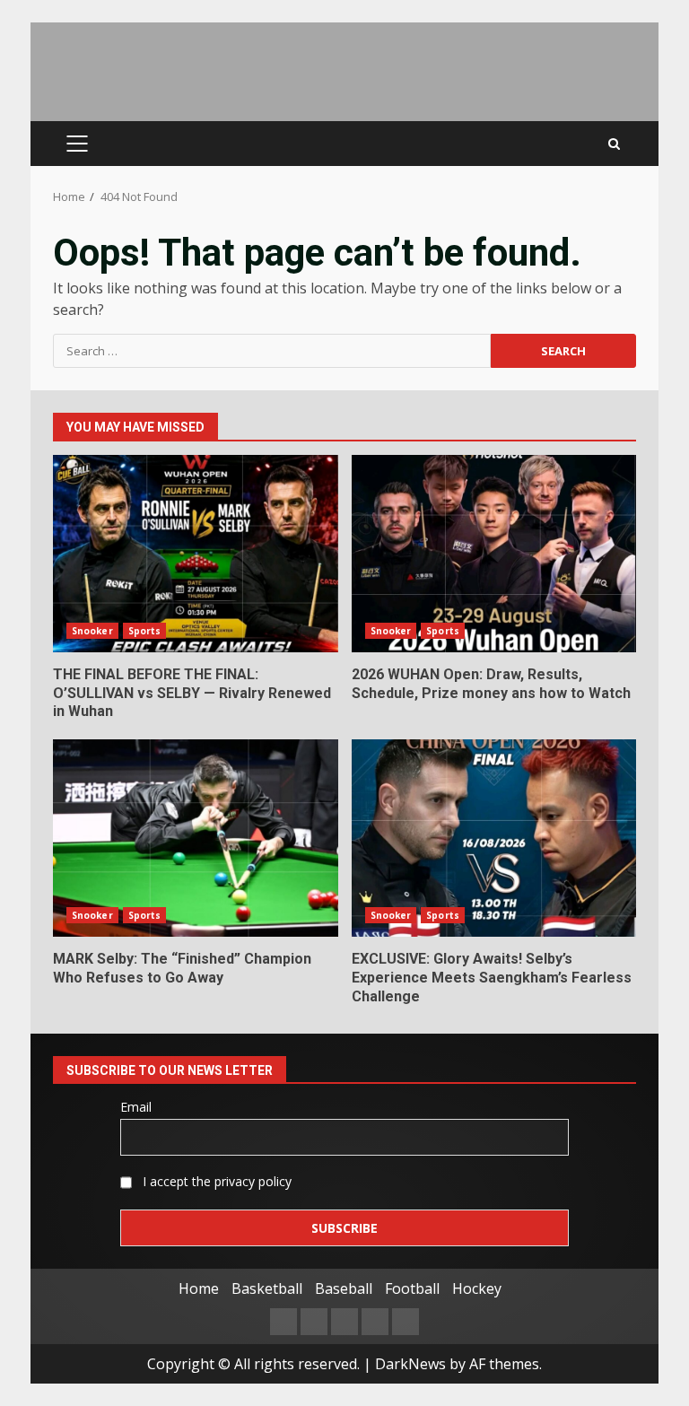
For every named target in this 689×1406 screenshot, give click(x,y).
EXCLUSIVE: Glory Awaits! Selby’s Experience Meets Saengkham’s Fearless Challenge (494, 838)
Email (136, 1106)
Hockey (476, 1288)
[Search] (614, 144)
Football (412, 1288)
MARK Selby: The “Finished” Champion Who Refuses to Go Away (195, 838)
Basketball (266, 1288)
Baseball (343, 1288)
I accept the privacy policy (215, 1181)
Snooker (92, 630)
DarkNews (410, 1364)
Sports (144, 630)
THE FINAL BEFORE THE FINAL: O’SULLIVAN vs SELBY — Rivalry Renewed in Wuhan (195, 553)
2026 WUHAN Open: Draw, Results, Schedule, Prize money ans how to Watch (494, 553)
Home (199, 1288)
